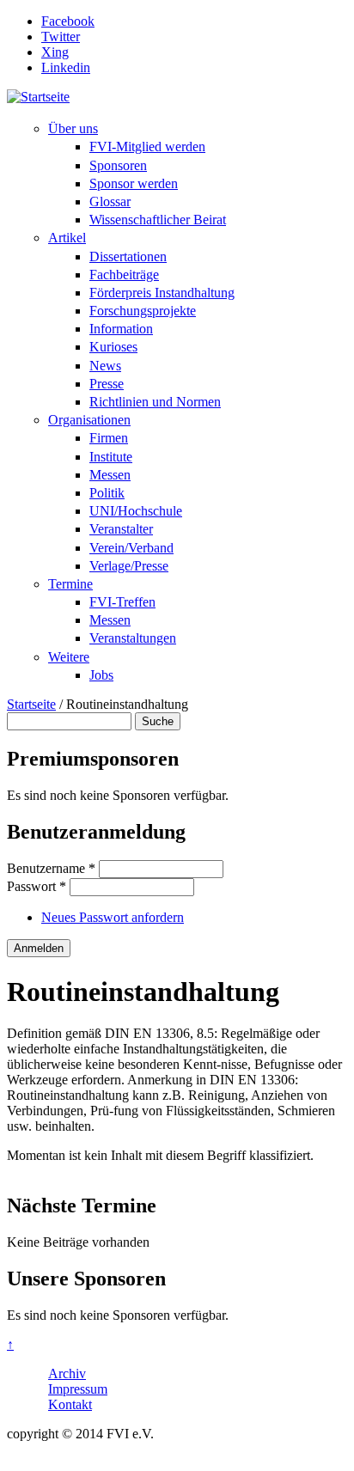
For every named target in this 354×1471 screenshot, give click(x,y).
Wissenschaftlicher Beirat (157, 219)
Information (121, 328)
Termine (70, 584)
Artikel (67, 237)
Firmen (108, 437)
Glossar (110, 201)
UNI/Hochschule (135, 511)
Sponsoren (118, 165)
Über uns (73, 128)
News (105, 365)
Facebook (68, 21)
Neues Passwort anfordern (112, 917)
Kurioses (113, 346)
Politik (107, 492)
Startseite (31, 704)
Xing (55, 52)
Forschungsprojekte (142, 310)
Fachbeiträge (124, 274)
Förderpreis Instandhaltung (162, 292)
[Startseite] (38, 96)
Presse (106, 383)
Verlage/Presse (128, 565)
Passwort (36, 886)
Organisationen (89, 419)
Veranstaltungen (132, 638)
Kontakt (70, 1404)
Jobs (101, 675)
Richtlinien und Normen (155, 401)
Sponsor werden (133, 183)
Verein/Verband (131, 547)
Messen (110, 474)
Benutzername (51, 868)
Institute (110, 456)
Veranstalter (121, 529)
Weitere (68, 657)
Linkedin (65, 67)
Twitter (60, 36)
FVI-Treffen (122, 602)
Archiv (67, 1373)
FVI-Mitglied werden (147, 146)
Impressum (77, 1389)
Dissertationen (128, 256)
